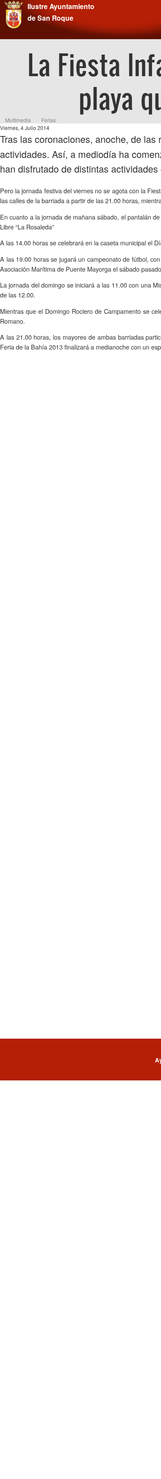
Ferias (48, 120)
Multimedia (18, 120)
